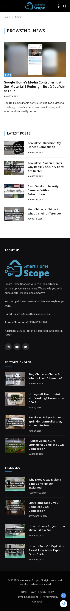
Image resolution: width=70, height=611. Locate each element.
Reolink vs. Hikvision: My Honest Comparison (44, 145)
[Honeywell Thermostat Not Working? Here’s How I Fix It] (15, 399)
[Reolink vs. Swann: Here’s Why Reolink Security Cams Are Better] (14, 168)
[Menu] (6, 6)
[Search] (64, 6)
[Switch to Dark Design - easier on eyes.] (58, 6)
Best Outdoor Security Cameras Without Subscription (43, 190)
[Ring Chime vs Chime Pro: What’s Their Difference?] (14, 214)
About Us (37, 601)
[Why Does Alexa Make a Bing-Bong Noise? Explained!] (15, 484)
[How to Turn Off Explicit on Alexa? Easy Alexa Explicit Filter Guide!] (15, 551)
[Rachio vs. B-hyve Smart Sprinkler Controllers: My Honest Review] (15, 422)
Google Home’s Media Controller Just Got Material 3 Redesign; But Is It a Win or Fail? (34, 86)
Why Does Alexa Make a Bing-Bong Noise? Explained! (45, 483)
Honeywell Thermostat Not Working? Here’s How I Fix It (46, 398)
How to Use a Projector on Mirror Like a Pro (47, 528)
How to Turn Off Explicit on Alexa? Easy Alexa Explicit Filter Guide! (47, 550)
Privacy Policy (50, 596)
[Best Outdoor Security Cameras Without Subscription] (14, 191)
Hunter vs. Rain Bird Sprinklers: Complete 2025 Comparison (47, 445)
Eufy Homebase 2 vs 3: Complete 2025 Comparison (44, 506)
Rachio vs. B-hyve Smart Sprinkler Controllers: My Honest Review (45, 421)
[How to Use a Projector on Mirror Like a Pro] (15, 531)
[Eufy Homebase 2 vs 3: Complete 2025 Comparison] (15, 507)
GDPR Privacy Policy (42, 591)
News (8, 75)
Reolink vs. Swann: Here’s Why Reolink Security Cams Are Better (46, 167)
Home (23, 591)
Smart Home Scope (28, 580)
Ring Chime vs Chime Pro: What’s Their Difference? (45, 211)
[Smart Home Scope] (35, 6)
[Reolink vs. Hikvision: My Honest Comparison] (14, 148)
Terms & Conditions (27, 596)
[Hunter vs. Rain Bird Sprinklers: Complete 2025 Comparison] (15, 445)
